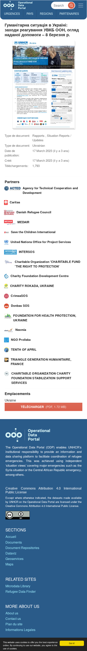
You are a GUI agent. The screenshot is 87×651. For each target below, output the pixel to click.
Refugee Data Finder (20, 591)
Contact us (13, 618)
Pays (30, 14)
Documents (13, 542)
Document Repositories (22, 547)
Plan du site (13, 624)
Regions (46, 14)
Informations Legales (20, 629)
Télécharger (43, 407)
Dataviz (10, 553)
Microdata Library (17, 586)
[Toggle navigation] (80, 5)
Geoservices (14, 558)
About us (11, 613)
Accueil (10, 536)
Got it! (72, 643)
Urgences (12, 14)
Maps (9, 564)
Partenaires (69, 14)
